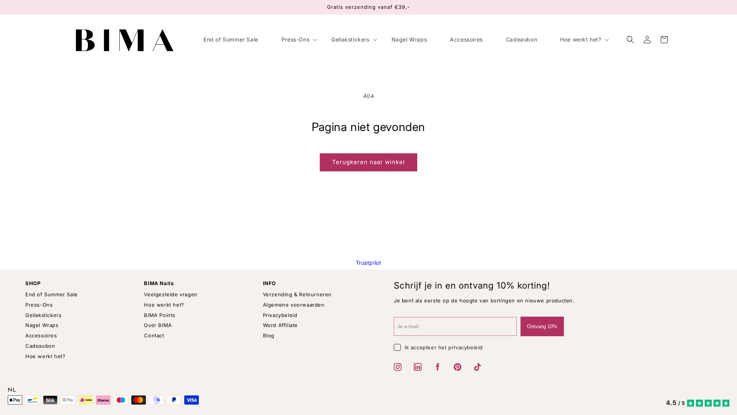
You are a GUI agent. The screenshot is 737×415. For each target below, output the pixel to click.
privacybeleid (465, 347)
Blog (268, 335)
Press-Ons (39, 305)
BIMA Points (159, 315)
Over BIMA (158, 325)
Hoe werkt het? (45, 356)
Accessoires (41, 335)
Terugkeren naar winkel (368, 162)
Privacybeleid (280, 315)
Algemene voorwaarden (294, 305)
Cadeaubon (40, 346)
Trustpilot (369, 262)
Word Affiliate (280, 325)
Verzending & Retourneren (297, 294)
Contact (154, 335)
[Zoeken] (630, 39)
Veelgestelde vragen (170, 294)
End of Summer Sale (51, 294)
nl (12, 390)
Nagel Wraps (42, 325)
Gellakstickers (43, 315)
